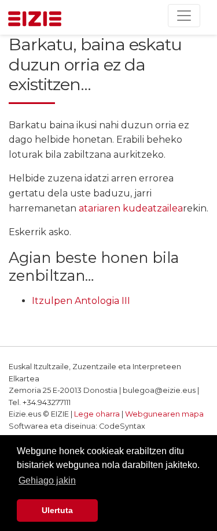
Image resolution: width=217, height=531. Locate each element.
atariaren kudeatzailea (131, 208)
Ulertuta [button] (57, 510)
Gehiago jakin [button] (47, 480)
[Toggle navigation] (184, 15)
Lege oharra (97, 414)
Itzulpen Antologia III (81, 300)
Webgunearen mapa (164, 414)
